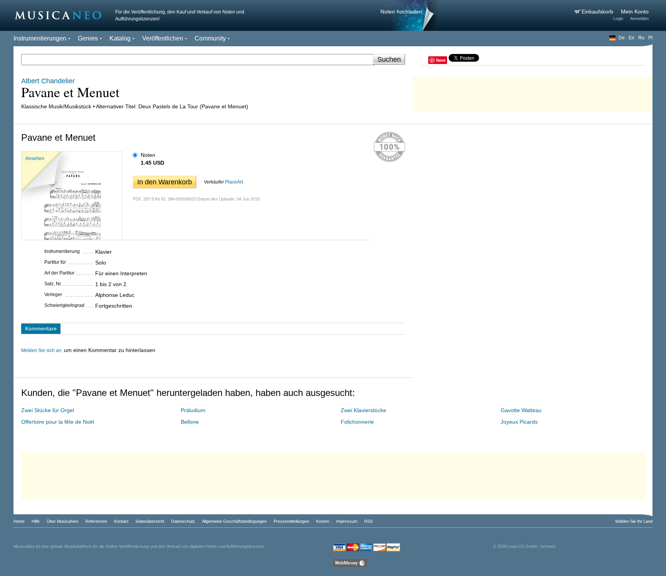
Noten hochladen (401, 11)
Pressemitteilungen (291, 521)
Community (210, 38)
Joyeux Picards (519, 422)
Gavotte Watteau (521, 410)
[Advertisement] (533, 92)
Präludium (193, 410)
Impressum (346, 521)
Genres (88, 38)
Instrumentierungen (39, 38)
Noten (148, 155)
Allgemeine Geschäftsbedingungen (234, 521)
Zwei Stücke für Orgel (47, 410)
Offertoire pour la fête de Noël (57, 422)
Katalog (120, 38)
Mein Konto (635, 11)
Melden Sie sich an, (41, 350)
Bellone (190, 422)
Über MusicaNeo (62, 521)
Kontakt (121, 521)
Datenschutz (183, 521)
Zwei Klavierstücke (363, 410)
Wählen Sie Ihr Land (634, 521)
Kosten (322, 521)
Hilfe (36, 521)
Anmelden (639, 18)
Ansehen (34, 158)
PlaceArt (234, 182)
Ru (641, 37)
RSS (368, 521)
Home (19, 521)
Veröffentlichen (162, 38)
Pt (650, 37)
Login (618, 18)
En (631, 37)
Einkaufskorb (598, 11)
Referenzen (96, 521)
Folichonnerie (357, 422)
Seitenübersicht (149, 521)
